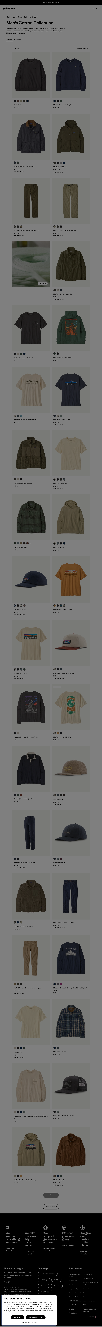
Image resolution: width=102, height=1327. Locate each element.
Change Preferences (29, 1322)
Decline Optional (36, 1317)
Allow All (17, 1317)
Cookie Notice (40, 1310)
